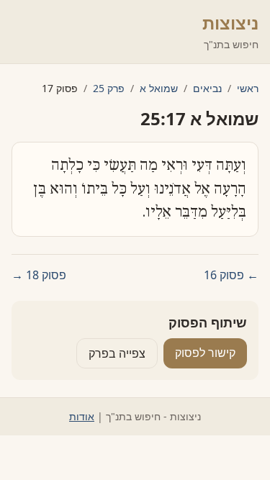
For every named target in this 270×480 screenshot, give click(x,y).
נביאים (207, 88)
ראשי (247, 88)
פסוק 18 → (39, 275)
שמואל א (159, 88)
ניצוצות (230, 23)
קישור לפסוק (205, 353)
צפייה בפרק (117, 353)
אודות (81, 416)
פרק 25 (109, 88)
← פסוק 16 (231, 275)
